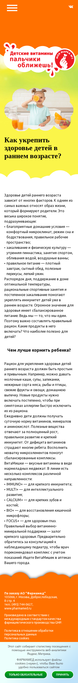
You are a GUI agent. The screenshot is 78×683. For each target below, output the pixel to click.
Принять (62, 674)
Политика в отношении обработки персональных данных (28, 632)
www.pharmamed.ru (17, 608)
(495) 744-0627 (22, 604)
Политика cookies (16, 638)
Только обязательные (26, 674)
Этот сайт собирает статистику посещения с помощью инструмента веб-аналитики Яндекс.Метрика (39, 650)
